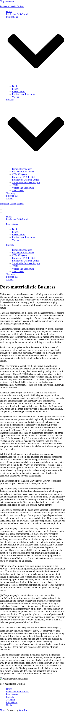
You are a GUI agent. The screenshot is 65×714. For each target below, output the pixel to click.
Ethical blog (12, 196)
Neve (2, 710)
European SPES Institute (24, 177)
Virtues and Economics (23, 188)
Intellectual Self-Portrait (17, 14)
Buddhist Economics (22, 169)
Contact (9, 198)
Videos (15, 97)
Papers (15, 89)
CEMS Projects (19, 174)
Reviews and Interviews (23, 94)
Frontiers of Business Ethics (25, 179)
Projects (10, 697)
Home (9, 11)
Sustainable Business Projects (26, 182)
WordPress (24, 710)
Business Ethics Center (23, 171)
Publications (12, 694)
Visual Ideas (18, 190)
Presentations (18, 91)
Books (15, 86)
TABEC (16, 185)
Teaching (10, 193)
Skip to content (7, 1)
